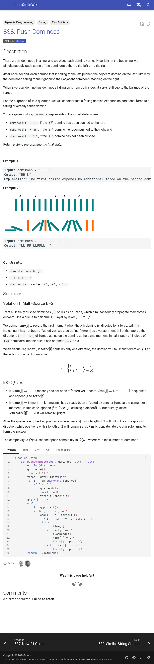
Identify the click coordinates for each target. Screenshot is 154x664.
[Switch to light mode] (129, 5)
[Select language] (139, 5)
